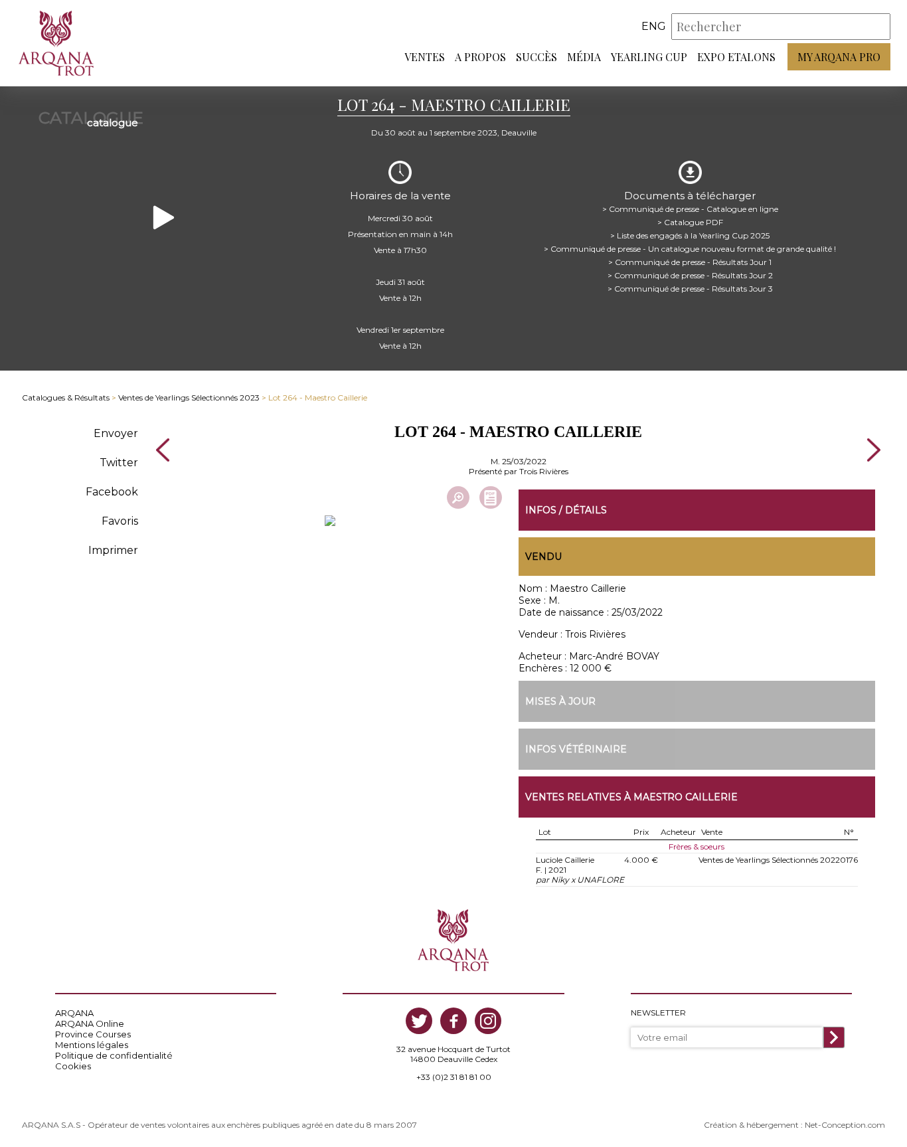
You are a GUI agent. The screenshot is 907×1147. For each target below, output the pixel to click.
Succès (536, 57)
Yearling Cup (649, 57)
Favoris (120, 521)
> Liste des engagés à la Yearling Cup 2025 (690, 235)
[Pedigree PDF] (490, 497)
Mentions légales (91, 1044)
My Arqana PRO (838, 57)
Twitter (119, 462)
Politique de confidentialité (114, 1055)
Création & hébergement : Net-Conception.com (794, 1125)
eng (653, 26)
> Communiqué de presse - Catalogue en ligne (690, 209)
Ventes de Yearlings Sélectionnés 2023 (189, 397)
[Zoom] (458, 497)
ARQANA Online (89, 1023)
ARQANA (74, 1013)
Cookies (73, 1066)
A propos (480, 57)
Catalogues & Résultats (66, 397)
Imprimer (113, 550)
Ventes (424, 57)
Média (584, 57)
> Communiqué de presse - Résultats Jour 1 (690, 262)
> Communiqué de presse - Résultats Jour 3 (690, 289)
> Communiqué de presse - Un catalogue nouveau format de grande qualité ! (690, 249)
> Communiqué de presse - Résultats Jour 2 (690, 275)
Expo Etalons (736, 57)
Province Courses (93, 1034)
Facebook (112, 491)
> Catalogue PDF (690, 222)
